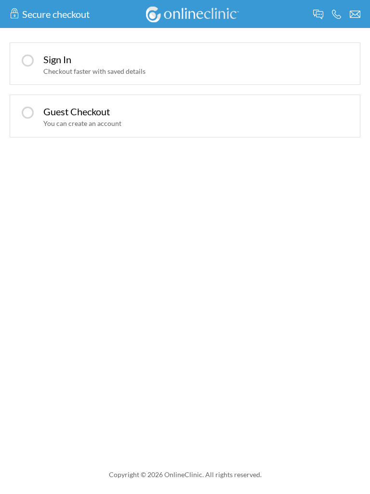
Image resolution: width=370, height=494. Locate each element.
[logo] (192, 13)
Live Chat (318, 14)
